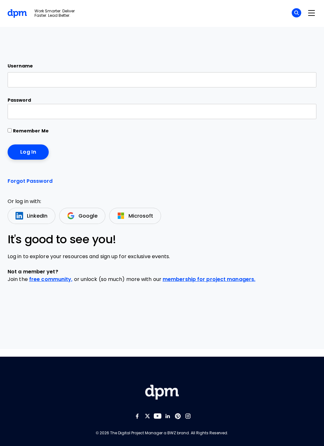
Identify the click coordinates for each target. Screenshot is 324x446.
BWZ (171, 433)
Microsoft (140, 216)
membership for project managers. (209, 279)
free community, (51, 279)
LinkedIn (37, 216)
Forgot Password (30, 181)
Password (19, 100)
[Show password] (306, 111)
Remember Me (30, 130)
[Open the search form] (296, 13)
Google (87, 216)
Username (20, 65)
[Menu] (311, 13)
